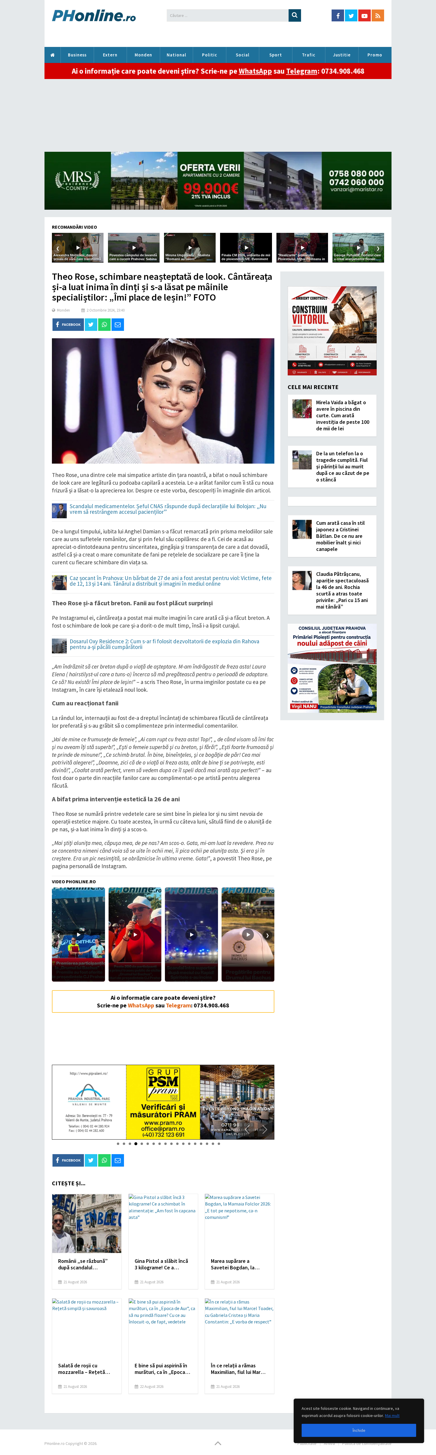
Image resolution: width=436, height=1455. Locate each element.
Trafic (308, 55)
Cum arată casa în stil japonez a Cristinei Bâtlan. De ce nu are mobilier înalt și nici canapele (340, 535)
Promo (374, 55)
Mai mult (392, 1415)
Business (77, 55)
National (176, 55)
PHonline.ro (52, 55)
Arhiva (329, 1443)
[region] (359, 1421)
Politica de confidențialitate (367, 1443)
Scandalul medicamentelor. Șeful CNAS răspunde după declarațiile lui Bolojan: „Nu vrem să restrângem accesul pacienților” (168, 509)
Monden (143, 55)
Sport (275, 55)
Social (242, 55)
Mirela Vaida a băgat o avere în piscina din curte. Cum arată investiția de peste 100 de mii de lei (342, 415)
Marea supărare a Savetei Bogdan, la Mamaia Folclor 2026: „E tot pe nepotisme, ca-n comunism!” (238, 1264)
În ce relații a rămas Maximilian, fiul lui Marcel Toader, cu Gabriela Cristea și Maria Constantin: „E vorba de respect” (239, 1368)
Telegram (301, 71)
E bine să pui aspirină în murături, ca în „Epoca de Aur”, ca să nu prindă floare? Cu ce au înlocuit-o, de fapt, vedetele (163, 1368)
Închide (359, 1430)
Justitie (342, 55)
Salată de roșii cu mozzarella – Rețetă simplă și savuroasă (81, 1368)
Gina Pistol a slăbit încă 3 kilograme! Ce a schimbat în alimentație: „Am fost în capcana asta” (163, 1264)
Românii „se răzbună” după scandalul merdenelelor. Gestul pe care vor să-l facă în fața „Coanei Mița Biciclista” (86, 1264)
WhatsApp (255, 71)
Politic (209, 55)
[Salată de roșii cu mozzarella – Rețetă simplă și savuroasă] (86, 1328)
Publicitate (306, 1443)
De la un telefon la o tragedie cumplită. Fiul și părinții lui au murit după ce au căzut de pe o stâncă (342, 466)
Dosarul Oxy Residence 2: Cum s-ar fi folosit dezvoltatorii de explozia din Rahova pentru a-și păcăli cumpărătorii (164, 644)
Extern (110, 55)
